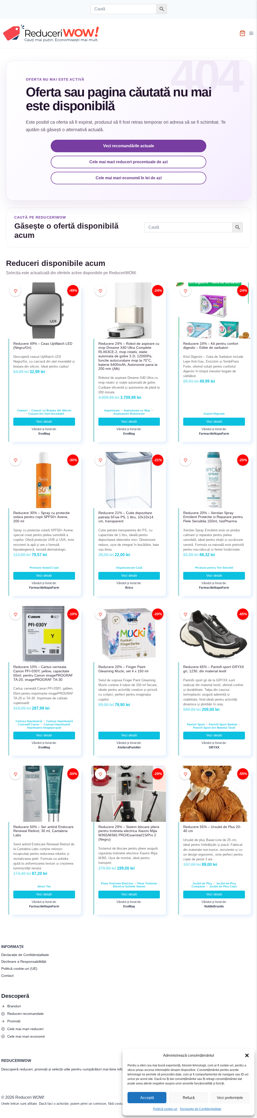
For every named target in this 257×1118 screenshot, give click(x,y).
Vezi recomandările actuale (128, 146)
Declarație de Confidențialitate (200, 1109)
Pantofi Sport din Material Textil (214, 727)
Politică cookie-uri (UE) (19, 969)
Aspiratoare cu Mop (137, 410)
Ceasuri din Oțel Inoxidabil (46, 413)
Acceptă (147, 1097)
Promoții (13, 1021)
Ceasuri (22, 410)
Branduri (14, 1006)
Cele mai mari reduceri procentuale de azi (128, 162)
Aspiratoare (112, 410)
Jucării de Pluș (202, 883)
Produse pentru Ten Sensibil (214, 567)
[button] (246, 1055)
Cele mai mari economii (26, 1036)
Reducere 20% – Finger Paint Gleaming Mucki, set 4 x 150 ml (123, 669)
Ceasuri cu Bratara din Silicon (51, 410)
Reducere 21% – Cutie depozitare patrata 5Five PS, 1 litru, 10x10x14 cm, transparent (125, 517)
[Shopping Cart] (242, 33)
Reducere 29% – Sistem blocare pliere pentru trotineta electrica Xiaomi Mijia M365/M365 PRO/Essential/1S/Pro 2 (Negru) (128, 833)
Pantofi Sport (196, 724)
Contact (7, 976)
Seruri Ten (44, 886)
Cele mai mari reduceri (25, 1029)
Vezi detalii (44, 421)
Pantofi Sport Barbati (223, 724)
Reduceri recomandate (25, 1014)
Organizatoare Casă (129, 567)
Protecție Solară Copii (44, 567)
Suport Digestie (214, 413)
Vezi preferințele (230, 1097)
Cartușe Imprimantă (29, 721)
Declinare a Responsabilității (23, 962)
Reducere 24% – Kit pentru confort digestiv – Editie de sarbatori (210, 346)
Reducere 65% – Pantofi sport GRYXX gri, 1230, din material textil (213, 669)
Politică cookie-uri (165, 1109)
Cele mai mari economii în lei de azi (129, 178)
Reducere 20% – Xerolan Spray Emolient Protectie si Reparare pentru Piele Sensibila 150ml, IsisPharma (213, 517)
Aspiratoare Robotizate (129, 413)
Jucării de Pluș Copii (223, 886)
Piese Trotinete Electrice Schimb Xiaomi (135, 885)
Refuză (189, 1097)
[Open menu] (252, 33)
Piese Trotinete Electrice (117, 883)
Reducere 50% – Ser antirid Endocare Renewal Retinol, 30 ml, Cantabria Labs (43, 831)
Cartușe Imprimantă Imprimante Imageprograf (48, 726)
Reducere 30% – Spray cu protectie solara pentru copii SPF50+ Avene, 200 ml (41, 517)
